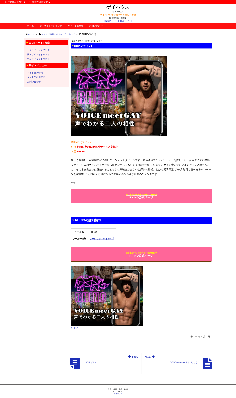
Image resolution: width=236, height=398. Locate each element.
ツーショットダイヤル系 (102, 238)
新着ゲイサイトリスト (38, 54)
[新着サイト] (125, 21)
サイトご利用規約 (36, 77)
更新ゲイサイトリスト (38, 59)
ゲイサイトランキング (50, 26)
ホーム (30, 26)
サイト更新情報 (75, 26)
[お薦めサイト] (111, 21)
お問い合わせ (96, 26)
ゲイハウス (118, 6)
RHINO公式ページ (141, 196)
